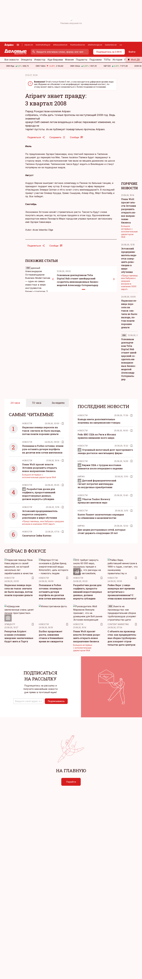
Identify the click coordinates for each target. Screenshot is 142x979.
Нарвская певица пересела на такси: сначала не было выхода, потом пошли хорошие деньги (129, 314)
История (117, 59)
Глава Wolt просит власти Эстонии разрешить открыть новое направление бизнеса (39, 468)
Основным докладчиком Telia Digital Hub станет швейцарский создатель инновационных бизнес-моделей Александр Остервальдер (129, 359)
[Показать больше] (121, 45)
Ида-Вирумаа (55, 59)
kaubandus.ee (111, 45)
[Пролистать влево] (53, 279)
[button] (28, 701)
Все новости (11, 59)
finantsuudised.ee (77, 45)
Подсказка (95, 59)
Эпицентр (26, 59)
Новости (27, 423)
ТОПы (107, 59)
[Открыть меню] (18, 45)
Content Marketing (118, 624)
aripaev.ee (28, 45)
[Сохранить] (62, 423)
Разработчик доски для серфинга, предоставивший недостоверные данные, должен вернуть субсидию (87, 592)
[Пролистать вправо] (114, 279)
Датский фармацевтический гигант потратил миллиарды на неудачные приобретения (97, 484)
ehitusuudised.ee (60, 45)
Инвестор (39, 59)
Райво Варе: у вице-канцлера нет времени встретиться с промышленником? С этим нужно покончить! (122, 592)
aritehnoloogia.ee (95, 45)
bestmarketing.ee (43, 45)
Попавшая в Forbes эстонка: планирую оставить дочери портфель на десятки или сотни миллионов (43, 449)
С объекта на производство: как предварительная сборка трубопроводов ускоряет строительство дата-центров (122, 638)
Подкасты (81, 59)
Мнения (69, 59)
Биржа (81, 476)
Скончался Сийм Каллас (36, 535)
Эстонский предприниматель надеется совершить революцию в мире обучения (39, 514)
